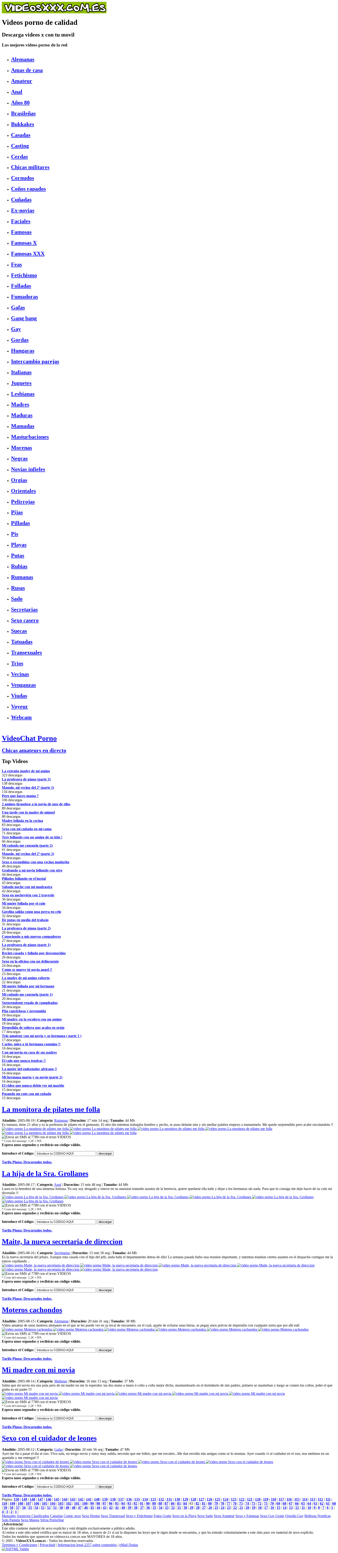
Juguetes (21, 383)
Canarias (56, 1516)
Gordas (20, 340)
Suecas (19, 631)
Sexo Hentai (91, 1516)
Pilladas (20, 523)
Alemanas (22, 59)
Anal (16, 92)
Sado (17, 599)
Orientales (23, 491)
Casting (20, 146)
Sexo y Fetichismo (139, 1516)
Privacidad (47, 1545)
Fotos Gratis (162, 1516)
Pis (14, 534)
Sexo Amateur (224, 1516)
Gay (16, 329)
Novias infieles (28, 469)
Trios (17, 663)
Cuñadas (21, 200)
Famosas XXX (28, 254)
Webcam (21, 717)
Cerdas (19, 157)
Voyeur (19, 706)
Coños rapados (28, 189)
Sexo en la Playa (184, 1516)
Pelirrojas (23, 502)
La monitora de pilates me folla (51, 1109)
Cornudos (22, 178)
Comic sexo (72, 1516)
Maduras (21, 415)
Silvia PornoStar (52, 1520)
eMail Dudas (128, 1545)
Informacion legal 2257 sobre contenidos (87, 1545)
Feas (16, 264)
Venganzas (23, 685)
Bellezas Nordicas (317, 1516)
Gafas (18, 307)
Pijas (17, 512)
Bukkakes (22, 124)
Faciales (20, 221)
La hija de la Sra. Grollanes (45, 1173)
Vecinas (20, 674)
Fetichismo (24, 275)
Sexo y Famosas (247, 1516)
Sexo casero (25, 620)
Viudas (19, 696)
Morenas (21, 448)
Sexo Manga (30, 1520)
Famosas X (24, 243)
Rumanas (22, 577)
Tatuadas (21, 642)
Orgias (19, 480)
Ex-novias (22, 210)
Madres (20, 404)
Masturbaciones (30, 437)
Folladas (21, 286)
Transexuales (26, 652)
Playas (18, 545)
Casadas (20, 135)
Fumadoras (24, 297)
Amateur (21, 81)
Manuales (9, 1516)
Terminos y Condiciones (19, 1545)
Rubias (19, 566)
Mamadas (22, 426)
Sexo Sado (205, 1516)
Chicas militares (30, 167)
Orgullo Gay (294, 1516)
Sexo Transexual (113, 1516)
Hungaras (22, 351)
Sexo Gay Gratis (272, 1516)
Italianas (21, 372)
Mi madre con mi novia (38, 1370)
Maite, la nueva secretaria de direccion (62, 1241)
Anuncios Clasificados (33, 1516)
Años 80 (20, 103)
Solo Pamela (11, 1520)
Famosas (21, 232)
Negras (19, 458)
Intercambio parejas (35, 361)
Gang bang (24, 318)
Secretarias (24, 609)
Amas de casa (27, 70)
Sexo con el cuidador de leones (49, 1438)
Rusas (18, 588)
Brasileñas (23, 113)
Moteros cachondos (32, 1310)
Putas (17, 555)
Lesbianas (22, 394)
